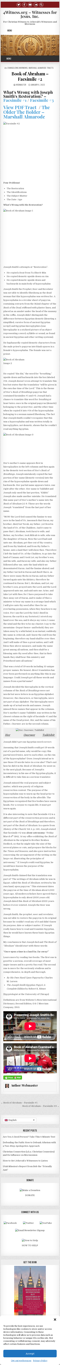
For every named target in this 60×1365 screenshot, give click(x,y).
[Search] (41, 4)
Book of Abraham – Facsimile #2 (30, 76)
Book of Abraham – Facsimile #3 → (40, 1106)
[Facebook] (24, 4)
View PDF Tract (19, 107)
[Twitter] (18, 4)
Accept (30, 1353)
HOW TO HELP (30, 1245)
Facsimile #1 (14, 100)
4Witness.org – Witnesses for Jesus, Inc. (30, 14)
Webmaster (21, 84)
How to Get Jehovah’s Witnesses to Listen (25, 1160)
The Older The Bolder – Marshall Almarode (26, 112)
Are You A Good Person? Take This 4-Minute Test (29, 1137)
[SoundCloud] (36, 4)
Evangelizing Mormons (18, 67)
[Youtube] (30, 4)
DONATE (30, 1195)
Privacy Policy (40, 1360)
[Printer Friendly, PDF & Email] (12, 1077)
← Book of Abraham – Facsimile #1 (19, 1102)
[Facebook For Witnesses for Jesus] (10, 1223)
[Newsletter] (30, 1230)
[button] (55, 1319)
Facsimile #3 (42, 100)
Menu (9, 30)
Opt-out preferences (21, 1360)
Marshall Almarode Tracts (41, 67)
